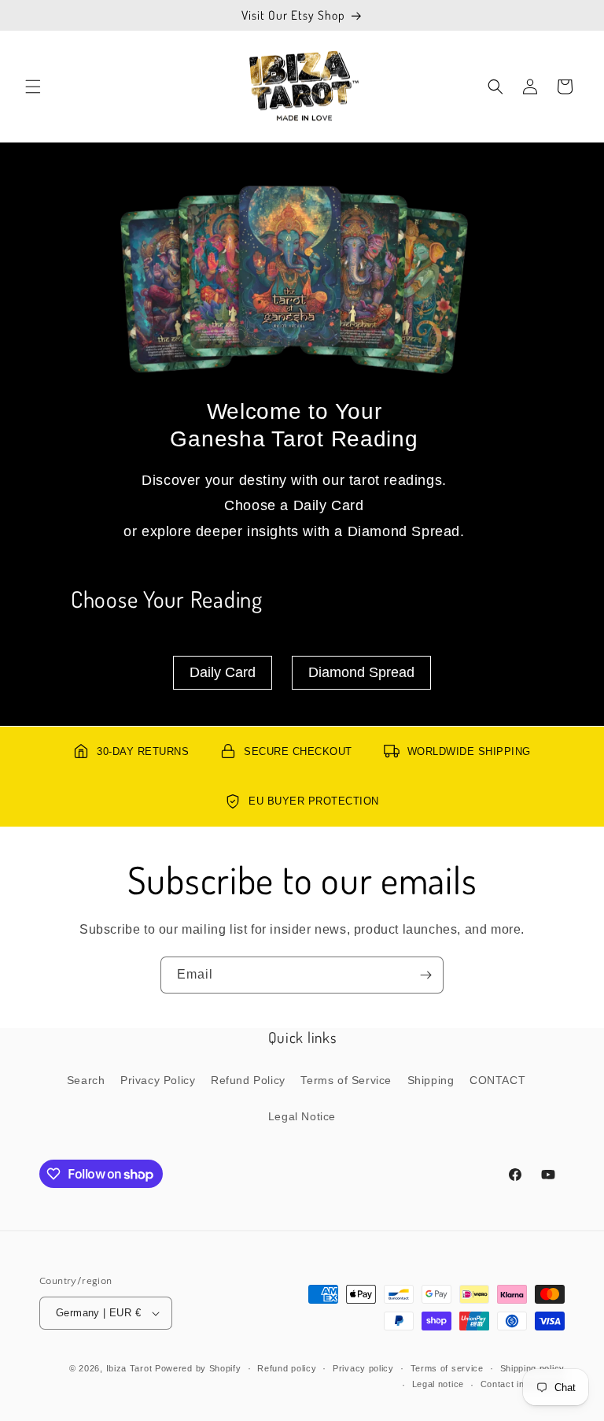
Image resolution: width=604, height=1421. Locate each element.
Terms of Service (346, 1080)
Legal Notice (302, 1116)
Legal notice (438, 1384)
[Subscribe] (425, 975)
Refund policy (286, 1368)
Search (86, 1080)
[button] (33, 86)
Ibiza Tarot (129, 1368)
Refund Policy (248, 1080)
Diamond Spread (361, 672)
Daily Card (223, 672)
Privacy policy (363, 1368)
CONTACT (497, 1080)
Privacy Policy (157, 1080)
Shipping (431, 1080)
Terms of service (447, 1368)
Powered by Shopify (198, 1368)
